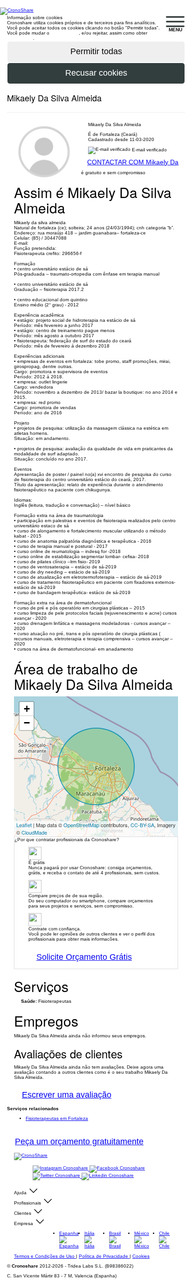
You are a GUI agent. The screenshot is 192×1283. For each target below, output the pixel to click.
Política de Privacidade (104, 1256)
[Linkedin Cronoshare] (108, 1176)
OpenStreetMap (81, 825)
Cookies (141, 1256)
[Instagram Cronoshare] (61, 1168)
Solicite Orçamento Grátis (84, 957)
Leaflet (24, 825)
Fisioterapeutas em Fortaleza (57, 1118)
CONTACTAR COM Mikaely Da (132, 162)
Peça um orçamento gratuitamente (79, 1141)
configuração (65, 32)
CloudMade (34, 832)
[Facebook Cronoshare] (117, 1168)
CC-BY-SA (142, 825)
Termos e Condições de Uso (45, 1256)
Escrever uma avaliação (66, 1094)
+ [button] (27, 709)
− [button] (27, 723)
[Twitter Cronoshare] (57, 1176)
